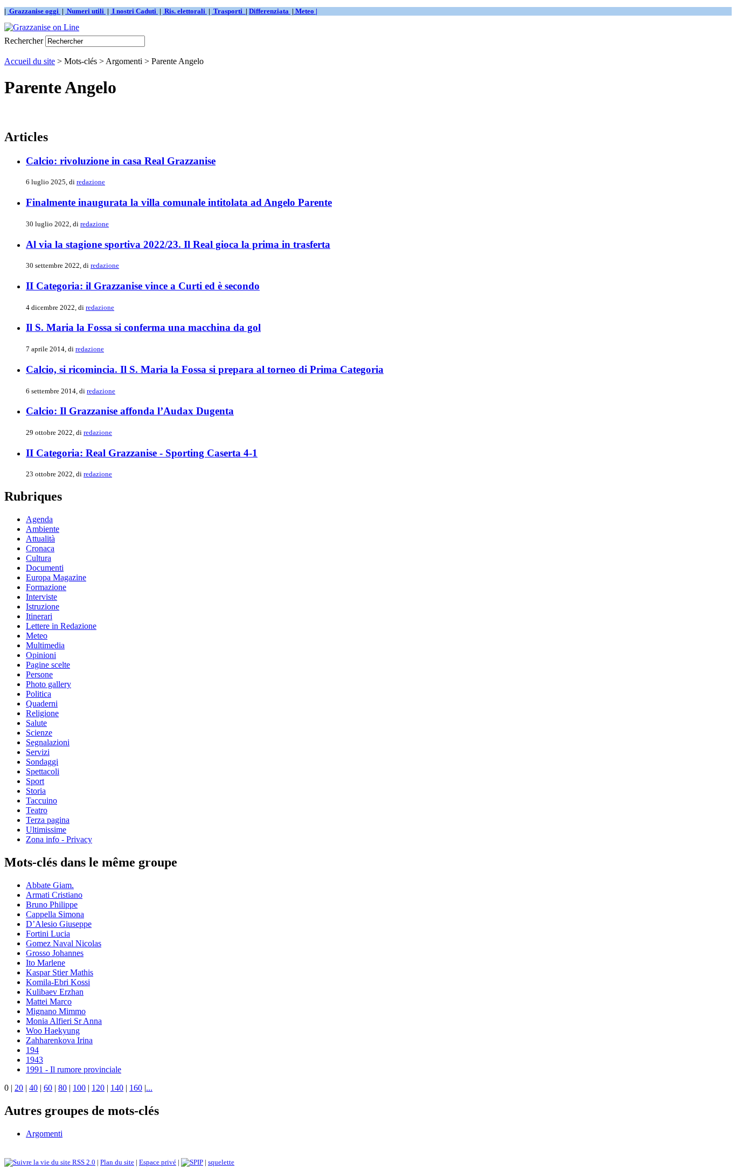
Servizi (38, 752)
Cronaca (40, 548)
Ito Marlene (45, 962)
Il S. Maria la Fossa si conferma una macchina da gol (143, 327)
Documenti (45, 567)
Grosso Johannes (55, 953)
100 (79, 1087)
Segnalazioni (48, 742)
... (149, 1087)
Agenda (39, 519)
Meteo (36, 635)
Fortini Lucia (48, 933)
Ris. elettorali (185, 11)
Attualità (40, 538)
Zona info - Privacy (59, 839)
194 (32, 1050)
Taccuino (41, 800)
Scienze (39, 732)
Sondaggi (42, 761)
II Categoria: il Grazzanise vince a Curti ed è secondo (143, 286)
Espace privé (157, 1162)
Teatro (36, 810)
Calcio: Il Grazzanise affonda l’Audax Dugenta (130, 411)
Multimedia (45, 645)
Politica (38, 693)
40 (33, 1087)
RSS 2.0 (83, 1162)
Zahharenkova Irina (59, 1040)
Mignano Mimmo (56, 1011)
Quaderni (42, 703)
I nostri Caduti (134, 11)
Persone (39, 674)
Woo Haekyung (53, 1030)
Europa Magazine (56, 577)
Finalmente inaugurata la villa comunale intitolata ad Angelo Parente (179, 202)
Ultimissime (46, 829)
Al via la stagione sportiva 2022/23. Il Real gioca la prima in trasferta (178, 244)
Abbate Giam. (50, 885)
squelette (221, 1162)
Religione (42, 713)
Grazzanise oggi (34, 11)
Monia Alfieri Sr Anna (64, 1021)
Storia (36, 790)
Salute (36, 722)
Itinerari (39, 616)
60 (48, 1087)
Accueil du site (29, 61)
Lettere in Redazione (61, 625)
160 (135, 1087)
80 (62, 1087)
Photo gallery (48, 684)
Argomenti (44, 1133)
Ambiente (42, 528)
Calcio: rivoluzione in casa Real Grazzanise (121, 161)
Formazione (46, 587)
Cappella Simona (55, 914)
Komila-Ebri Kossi (58, 982)
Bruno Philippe (52, 904)
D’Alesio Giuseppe (59, 924)
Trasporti (229, 11)
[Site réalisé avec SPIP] (192, 1162)
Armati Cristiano (54, 894)
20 (19, 1087)
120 (98, 1087)
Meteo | (305, 11)
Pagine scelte (48, 664)
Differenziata (269, 11)
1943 (34, 1059)
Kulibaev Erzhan (55, 991)
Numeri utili (85, 11)
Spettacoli (42, 771)
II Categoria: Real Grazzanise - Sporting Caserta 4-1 (142, 453)
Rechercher (23, 40)
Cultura (38, 558)
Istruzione (42, 606)
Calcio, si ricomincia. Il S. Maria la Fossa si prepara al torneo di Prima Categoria (205, 369)
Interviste (41, 596)
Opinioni (41, 655)
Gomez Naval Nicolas (63, 943)
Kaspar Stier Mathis (59, 972)
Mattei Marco (49, 1001)
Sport (35, 781)
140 (116, 1087)
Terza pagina (48, 819)
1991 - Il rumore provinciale (73, 1069)
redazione (91, 182)
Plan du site (117, 1162)
